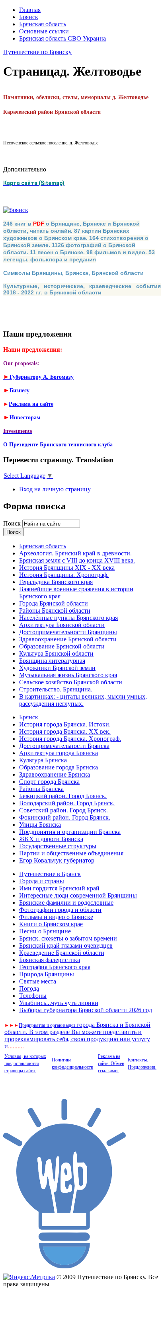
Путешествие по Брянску (37, 52)
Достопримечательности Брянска (64, 745)
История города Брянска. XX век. (65, 731)
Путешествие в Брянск (50, 874)
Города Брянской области (53, 603)
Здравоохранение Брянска (54, 774)
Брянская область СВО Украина (62, 38)
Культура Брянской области (56, 653)
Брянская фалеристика (49, 959)
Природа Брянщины (46, 974)
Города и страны (41, 881)
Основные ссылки (44, 31)
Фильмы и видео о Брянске (56, 916)
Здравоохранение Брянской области (68, 639)
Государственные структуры (57, 846)
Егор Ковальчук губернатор (56, 860)
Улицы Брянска (40, 824)
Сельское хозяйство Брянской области (70, 682)
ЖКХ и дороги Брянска (51, 838)
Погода (29, 988)
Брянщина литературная (52, 660)
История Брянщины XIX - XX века (67, 567)
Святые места (37, 981)
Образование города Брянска (58, 767)
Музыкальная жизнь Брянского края (68, 675)
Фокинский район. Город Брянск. (64, 817)
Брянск (28, 17)
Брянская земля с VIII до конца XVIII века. (77, 560)
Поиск (12, 523)
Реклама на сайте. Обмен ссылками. (111, 1063)
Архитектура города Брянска (58, 753)
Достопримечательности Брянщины (68, 632)
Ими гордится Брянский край (59, 888)
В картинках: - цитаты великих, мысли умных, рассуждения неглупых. (83, 700)
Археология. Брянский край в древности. (75, 553)
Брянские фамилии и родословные (66, 902)
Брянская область (42, 24)
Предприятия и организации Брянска (70, 831)
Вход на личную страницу (55, 489)
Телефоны (33, 995)
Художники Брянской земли (57, 667)
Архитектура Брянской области (62, 624)
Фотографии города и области (60, 909)
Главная (30, 9)
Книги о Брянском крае (51, 924)
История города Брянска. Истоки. (65, 724)
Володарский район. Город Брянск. (67, 803)
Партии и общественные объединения (71, 853)
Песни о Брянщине (45, 931)
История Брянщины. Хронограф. (64, 574)
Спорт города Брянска (49, 781)
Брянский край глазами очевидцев (66, 945)
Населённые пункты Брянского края (68, 617)
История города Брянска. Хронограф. (70, 738)
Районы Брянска (41, 788)
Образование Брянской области (62, 646)
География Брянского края (54, 967)
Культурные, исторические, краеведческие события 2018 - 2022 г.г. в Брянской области (82, 289)
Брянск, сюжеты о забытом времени (68, 938)
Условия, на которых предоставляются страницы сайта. (25, 1063)
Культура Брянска (43, 760)
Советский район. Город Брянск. (63, 810)
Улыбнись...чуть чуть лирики (58, 1002)
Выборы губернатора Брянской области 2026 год (85, 1010)
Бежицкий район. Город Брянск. (63, 796)
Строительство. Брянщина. (55, 689)
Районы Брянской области (54, 610)
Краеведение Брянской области (61, 952)
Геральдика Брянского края (56, 581)
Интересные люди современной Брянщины (78, 895)
